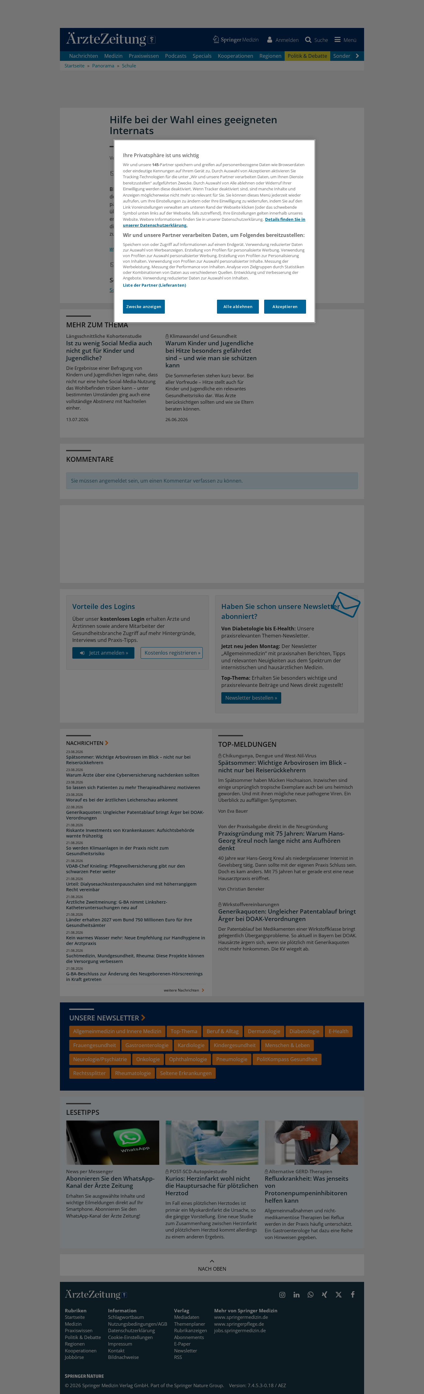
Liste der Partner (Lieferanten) (154, 285)
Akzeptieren (285, 306)
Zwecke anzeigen (143, 306)
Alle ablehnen (237, 306)
